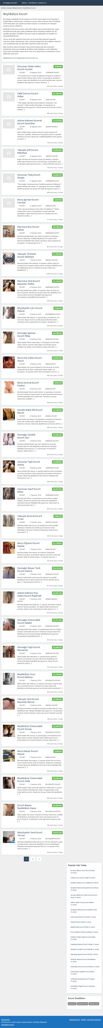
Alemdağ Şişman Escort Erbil (81, 954)
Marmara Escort (52, 233)
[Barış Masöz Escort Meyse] (9, 761)
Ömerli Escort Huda (78, 922)
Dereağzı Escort (52, 339)
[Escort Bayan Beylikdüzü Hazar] (9, 815)
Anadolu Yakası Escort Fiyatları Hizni (84, 910)
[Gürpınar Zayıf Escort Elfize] (9, 499)
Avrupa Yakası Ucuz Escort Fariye (83, 870)
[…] (47, 82)
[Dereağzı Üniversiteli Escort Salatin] (9, 630)
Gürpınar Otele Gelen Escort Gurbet (29, 68)
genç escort (72, 1004)
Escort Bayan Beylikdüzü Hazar (26, 806)
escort (11, 1024)
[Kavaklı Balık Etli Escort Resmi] (9, 420)
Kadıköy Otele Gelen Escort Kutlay (83, 937)
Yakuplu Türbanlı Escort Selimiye (26, 255)
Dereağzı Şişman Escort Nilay (26, 334)
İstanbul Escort (10, 3)
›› (39, 859)
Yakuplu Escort (52, 156)
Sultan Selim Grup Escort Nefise (82, 902)
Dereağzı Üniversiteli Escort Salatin (28, 621)
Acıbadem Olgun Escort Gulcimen (83, 986)
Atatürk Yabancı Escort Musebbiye (83, 959)
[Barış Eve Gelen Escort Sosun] (9, 368)
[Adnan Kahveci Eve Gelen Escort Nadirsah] (9, 603)
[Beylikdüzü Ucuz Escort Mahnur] (9, 684)
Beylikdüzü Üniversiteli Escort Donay (29, 727)
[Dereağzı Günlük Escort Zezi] (9, 444)
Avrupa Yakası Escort (14, 8)
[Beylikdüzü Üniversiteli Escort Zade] (9, 788)
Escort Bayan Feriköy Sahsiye (81, 932)
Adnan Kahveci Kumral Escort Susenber (29, 122)
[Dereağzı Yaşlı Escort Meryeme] (9, 657)
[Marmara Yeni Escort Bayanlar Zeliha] (9, 291)
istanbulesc (5, 1024)
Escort (22, 72)
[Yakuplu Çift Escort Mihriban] (9, 157)
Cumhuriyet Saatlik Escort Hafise (82, 971)
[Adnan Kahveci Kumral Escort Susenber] (9, 128)
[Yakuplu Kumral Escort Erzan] (9, 526)
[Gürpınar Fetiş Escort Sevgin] (9, 182)
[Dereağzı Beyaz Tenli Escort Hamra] (9, 578)
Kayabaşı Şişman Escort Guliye (81, 944)
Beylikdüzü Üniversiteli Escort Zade (29, 779)
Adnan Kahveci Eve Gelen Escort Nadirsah (29, 594)
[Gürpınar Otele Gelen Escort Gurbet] (9, 74)
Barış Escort (51, 206)
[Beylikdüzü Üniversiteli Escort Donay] (9, 736)
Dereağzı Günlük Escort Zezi (26, 436)
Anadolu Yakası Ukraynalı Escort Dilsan (85, 888)
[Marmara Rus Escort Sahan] (9, 237)
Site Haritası (5, 1019)
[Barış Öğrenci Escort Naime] (9, 553)
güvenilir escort (82, 1004)
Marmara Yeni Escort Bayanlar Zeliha (28, 282)
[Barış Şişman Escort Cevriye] (9, 207)
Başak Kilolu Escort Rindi (79, 927)
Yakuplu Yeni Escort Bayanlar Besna (28, 700)
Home (3, 8)
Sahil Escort (51, 99)
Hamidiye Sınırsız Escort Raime (82, 966)
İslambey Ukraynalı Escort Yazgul (82, 979)
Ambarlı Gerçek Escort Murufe (82, 949)
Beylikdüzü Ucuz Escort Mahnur (26, 675)
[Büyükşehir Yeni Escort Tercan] (9, 842)
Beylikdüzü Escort (53, 680)
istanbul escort (93, 1004)
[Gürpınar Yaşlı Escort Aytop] (9, 472)
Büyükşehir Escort (52, 314)
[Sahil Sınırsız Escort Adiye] (9, 101)
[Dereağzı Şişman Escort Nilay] (9, 343)
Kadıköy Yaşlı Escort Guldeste (81, 883)
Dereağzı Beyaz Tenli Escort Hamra (28, 569)
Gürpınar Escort (52, 72)
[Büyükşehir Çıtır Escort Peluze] (9, 318)
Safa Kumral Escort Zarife (80, 917)
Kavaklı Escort (51, 416)
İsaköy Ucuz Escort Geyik (80, 878)
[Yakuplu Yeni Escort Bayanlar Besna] (9, 709)
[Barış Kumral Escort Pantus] (9, 393)
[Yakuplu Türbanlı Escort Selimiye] (9, 264)
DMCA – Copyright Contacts (34, 3)
